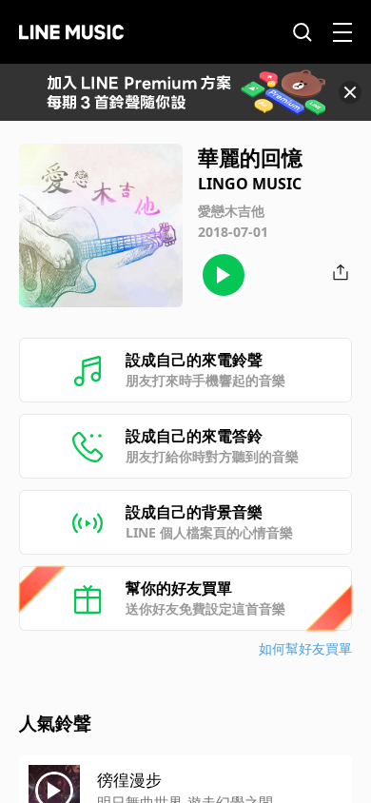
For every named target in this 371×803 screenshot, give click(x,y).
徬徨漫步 (129, 780)
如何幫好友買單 (305, 648)
